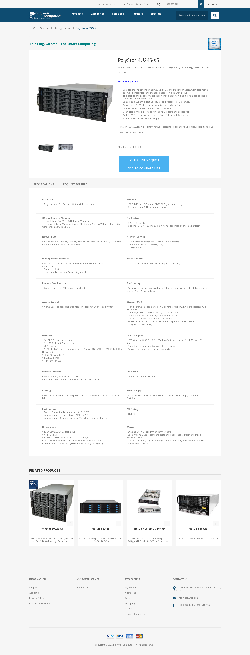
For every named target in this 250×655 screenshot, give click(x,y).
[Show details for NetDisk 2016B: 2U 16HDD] (149, 502)
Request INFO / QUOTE (144, 160)
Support (33, 587)
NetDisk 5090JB (198, 528)
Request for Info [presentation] (75, 184)
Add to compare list (144, 168)
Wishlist (129, 608)
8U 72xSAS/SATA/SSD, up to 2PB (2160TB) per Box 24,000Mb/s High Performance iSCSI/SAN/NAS (52, 541)
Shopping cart (132, 603)
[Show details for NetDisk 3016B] (100, 502)
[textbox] (192, 15)
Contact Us (82, 587)
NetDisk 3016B (101, 528)
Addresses (130, 592)
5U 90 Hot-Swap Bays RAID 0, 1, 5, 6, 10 (198, 538)
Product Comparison (138, 4)
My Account (109, 4)
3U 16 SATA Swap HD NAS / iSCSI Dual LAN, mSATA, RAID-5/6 (100, 540)
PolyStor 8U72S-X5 (52, 528)
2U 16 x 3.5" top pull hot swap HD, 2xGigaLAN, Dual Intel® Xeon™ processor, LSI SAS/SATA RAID (149, 541)
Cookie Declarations (39, 603)
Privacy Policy (36, 598)
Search (215, 15)
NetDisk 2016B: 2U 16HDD (149, 528)
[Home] (34, 28)
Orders (128, 598)
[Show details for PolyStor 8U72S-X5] (51, 502)
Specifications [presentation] (44, 184)
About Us (34, 592)
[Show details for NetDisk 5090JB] (198, 502)
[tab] (43, 184)
